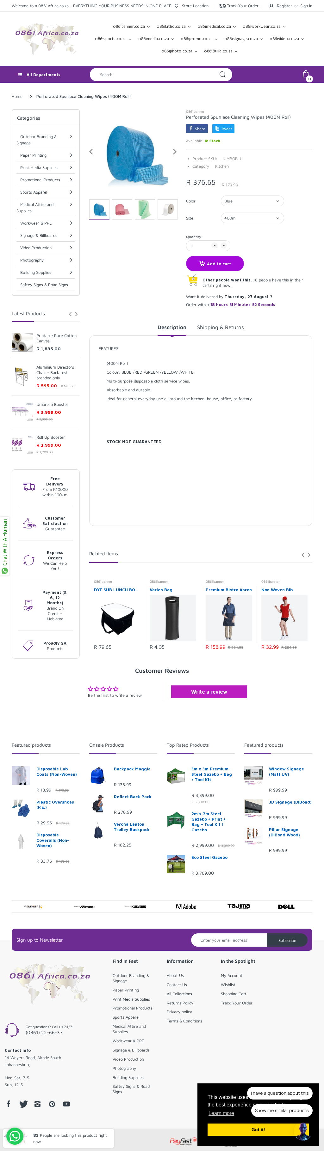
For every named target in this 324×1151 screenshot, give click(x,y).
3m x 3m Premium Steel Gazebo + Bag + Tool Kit (211, 774)
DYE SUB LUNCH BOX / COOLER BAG (117, 589)
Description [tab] (172, 327)
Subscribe (287, 940)
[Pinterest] (51, 1104)
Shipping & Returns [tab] (220, 327)
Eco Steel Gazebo (209, 857)
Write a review (209, 692)
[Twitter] (22, 1104)
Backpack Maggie (132, 768)
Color (191, 200)
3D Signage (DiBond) (290, 801)
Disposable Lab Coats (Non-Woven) (56, 771)
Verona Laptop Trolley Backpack (132, 827)
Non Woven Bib (277, 589)
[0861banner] (47, 38)
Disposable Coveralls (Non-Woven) (52, 840)
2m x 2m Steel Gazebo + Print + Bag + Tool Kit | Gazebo (208, 821)
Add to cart (219, 263)
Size (189, 217)
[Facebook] (8, 1104)
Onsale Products (106, 745)
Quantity (193, 236)
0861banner (195, 111)
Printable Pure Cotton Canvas (56, 338)
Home (17, 96)
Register (284, 5)
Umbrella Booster (52, 404)
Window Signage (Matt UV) (286, 771)
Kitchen (222, 166)
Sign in (306, 5)
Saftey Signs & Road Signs (44, 284)
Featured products (31, 745)
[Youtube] (66, 1104)
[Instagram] (37, 1104)
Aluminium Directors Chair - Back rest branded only (55, 372)
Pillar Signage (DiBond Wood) (284, 832)
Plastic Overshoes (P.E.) (55, 804)
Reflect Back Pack (133, 796)
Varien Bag (161, 589)
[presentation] (70, 314)
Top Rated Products (188, 745)
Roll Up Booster (50, 437)
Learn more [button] (221, 1113)
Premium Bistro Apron (229, 589)
